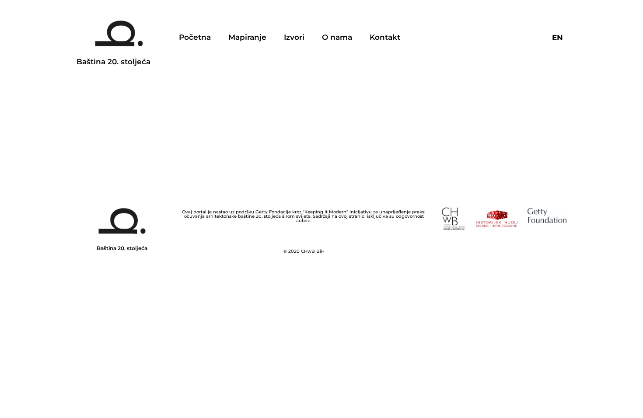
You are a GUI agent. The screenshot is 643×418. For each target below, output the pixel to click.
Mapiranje (247, 37)
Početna (195, 37)
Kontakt (385, 37)
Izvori (294, 37)
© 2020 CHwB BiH (304, 251)
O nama (337, 37)
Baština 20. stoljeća (113, 61)
